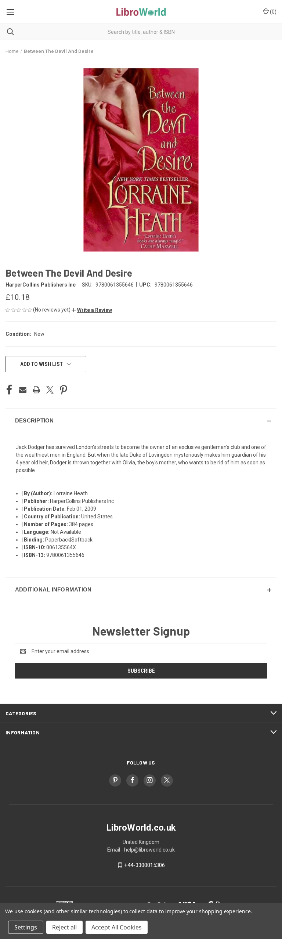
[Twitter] (50, 390)
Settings (25, 927)
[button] (92, 310)
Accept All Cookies (116, 927)
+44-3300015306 (144, 865)
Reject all (64, 927)
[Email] (22, 390)
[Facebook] (9, 390)
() (272, 12)
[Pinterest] (63, 390)
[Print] (36, 390)
